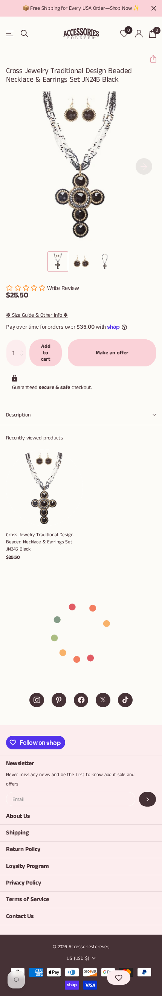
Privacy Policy (23, 883)
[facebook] (81, 700)
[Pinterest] (59, 700)
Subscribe (147, 799)
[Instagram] (36, 700)
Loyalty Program (27, 866)
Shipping (17, 832)
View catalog (10, 34)
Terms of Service (27, 899)
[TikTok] (125, 700)
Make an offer (112, 353)
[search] (24, 33)
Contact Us (19, 916)
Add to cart (45, 353)
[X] (103, 700)
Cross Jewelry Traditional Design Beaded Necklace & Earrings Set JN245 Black (39, 542)
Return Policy (23, 849)
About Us (18, 816)
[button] (150, 59)
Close (153, 8)
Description (18, 415)
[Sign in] (139, 33)
